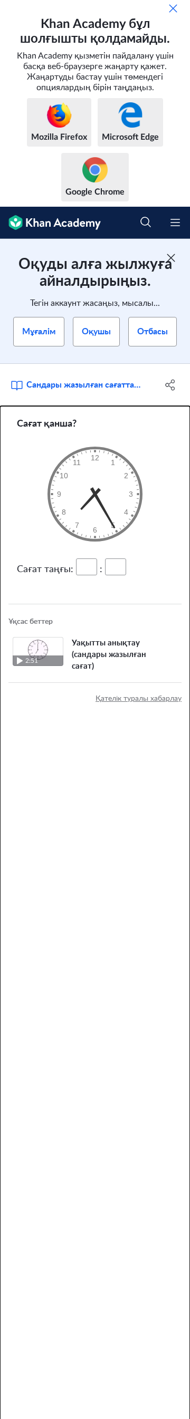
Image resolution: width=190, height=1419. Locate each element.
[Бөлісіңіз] (170, 384)
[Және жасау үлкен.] (95, 494)
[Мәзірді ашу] (175, 222)
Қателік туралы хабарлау (139, 698)
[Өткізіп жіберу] (173, 8)
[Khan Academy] (50, 222)
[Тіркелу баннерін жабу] (171, 257)
